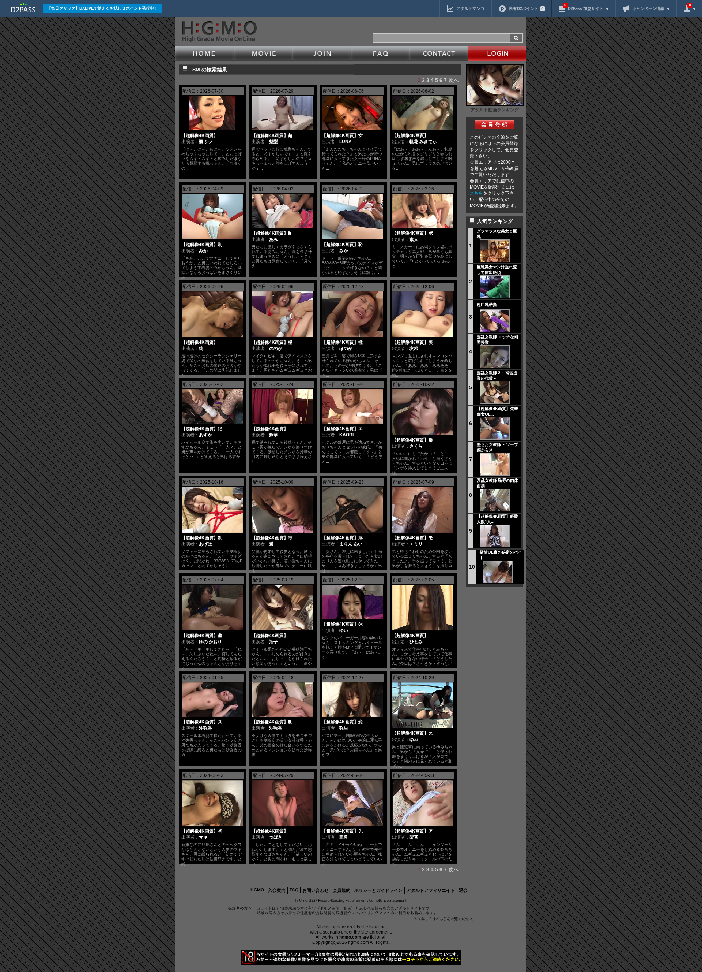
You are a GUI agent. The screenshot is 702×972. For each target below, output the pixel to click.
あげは (205, 544)
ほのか (345, 348)
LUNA (345, 141)
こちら (476, 193)
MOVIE (263, 53)
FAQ (380, 53)
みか (203, 250)
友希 (414, 348)
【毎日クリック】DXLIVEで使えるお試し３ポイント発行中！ (102, 8)
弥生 (343, 728)
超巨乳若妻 (487, 304)
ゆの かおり (210, 641)
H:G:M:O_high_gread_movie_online (218, 32)
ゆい (343, 630)
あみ (273, 239)
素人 (414, 239)
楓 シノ (206, 141)
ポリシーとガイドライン (378, 890)
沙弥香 (205, 728)
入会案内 (277, 890)
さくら (416, 446)
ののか (275, 348)
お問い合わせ (315, 890)
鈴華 (273, 434)
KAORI (346, 434)
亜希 (343, 837)
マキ (203, 837)
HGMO (257, 890)
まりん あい (350, 544)
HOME (205, 53)
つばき (275, 837)
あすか (205, 434)
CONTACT (439, 53)
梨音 (414, 837)
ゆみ (414, 739)
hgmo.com (350, 937)
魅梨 (273, 141)
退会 (463, 890)
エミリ (416, 544)
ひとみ (416, 641)
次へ (454, 80)
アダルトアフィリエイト (431, 890)
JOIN (321, 53)
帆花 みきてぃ (423, 141)
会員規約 (341, 890)
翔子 (273, 641)
